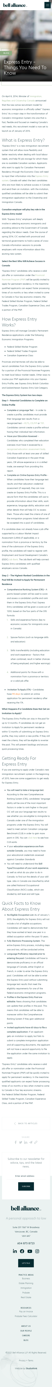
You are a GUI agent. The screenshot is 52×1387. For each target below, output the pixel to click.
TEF (42, 423)
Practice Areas (26, 1275)
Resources (26, 1308)
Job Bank (13, 559)
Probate (26, 1292)
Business (26, 1278)
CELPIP (34, 423)
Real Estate (26, 1297)
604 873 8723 (26, 1243)
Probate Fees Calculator (26, 1316)
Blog (26, 1340)
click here (32, 837)
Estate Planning (26, 1283)
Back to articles (27, 1123)
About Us (26, 1326)
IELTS (26, 423)
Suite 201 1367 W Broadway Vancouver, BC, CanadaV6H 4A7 (26, 1231)
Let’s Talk (26, 1263)
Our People (26, 1331)
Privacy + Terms (26, 1360)
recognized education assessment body (26, 449)
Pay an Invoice (26, 1311)
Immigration (26, 1288)
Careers (26, 1335)
